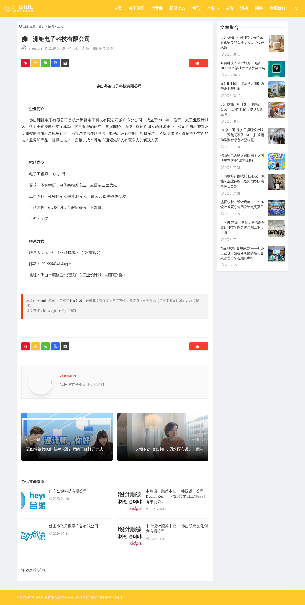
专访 (229, 8)
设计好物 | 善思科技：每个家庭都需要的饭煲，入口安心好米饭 (242, 42)
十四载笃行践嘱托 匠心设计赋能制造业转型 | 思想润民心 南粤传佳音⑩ (242, 181)
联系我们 (277, 8)
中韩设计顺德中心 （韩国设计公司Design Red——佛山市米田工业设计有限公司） (176, 496)
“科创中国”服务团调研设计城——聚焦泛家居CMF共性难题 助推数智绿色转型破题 (242, 135)
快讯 (196, 8)
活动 (244, 8)
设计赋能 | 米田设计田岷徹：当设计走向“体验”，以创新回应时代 (241, 109)
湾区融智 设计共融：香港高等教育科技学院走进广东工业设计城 (242, 227)
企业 (211, 8)
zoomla (37, 48)
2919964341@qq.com (58, 264)
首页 (118, 8)
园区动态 (177, 8)
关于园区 (136, 8)
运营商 (157, 8)
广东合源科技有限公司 (68, 491)
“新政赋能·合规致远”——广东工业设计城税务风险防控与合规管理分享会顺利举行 (242, 253)
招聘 (259, 8)
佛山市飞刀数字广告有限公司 (73, 526)
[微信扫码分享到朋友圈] (45, 63)
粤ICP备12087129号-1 (106, 598)
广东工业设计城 (70, 300)
